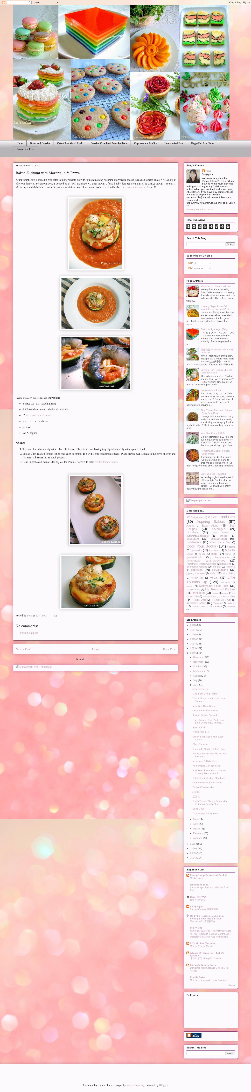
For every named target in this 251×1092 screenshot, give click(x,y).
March (197, 828)
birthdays (192, 532)
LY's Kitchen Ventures (202, 943)
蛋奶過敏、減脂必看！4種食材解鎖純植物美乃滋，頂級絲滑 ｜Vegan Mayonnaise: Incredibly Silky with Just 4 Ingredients (210, 934)
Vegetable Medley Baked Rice (208, 749)
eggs (214, 553)
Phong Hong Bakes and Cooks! (208, 875)
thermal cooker (198, 606)
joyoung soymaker (195, 573)
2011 (193, 843)
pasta (215, 593)
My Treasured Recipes (220, 589)
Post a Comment (29, 632)
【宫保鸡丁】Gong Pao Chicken (206, 958)
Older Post (169, 649)
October (198, 666)
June (196, 685)
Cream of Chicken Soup (205, 710)
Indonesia (230, 567)
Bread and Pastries (40, 143)
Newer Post (23, 649)
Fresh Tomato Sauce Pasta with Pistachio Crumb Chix (209, 802)
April (196, 823)
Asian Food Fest (221, 517)
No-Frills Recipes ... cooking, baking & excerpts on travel (207, 917)
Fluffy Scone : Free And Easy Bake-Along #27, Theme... (208, 721)
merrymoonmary (135, 1085)
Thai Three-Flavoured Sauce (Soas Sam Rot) (216, 412)
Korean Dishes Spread (204, 715)
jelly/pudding (220, 569)
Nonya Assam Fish (211, 390)
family (228, 554)
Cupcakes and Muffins (145, 143)
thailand (231, 603)
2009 (193, 853)
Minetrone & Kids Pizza (204, 761)
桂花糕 (196, 792)
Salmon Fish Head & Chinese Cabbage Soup (216, 371)
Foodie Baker (198, 977)
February (198, 833)
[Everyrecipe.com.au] (198, 500)
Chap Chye (198, 808)
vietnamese (215, 606)
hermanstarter (222, 557)
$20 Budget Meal (195, 517)
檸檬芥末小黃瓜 (198, 899)
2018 (193, 625)
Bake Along (210, 525)
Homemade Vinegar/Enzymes (201, 564)
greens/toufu (194, 557)
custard (231, 546)
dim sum (214, 550)
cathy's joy (196, 906)
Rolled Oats (199, 599)
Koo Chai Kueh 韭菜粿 (213, 433)
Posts (194, 263)
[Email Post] (54, 615)
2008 (193, 857)
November (199, 661)
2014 (193, 643)
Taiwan (217, 603)
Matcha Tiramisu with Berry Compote (208, 980)
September (199, 671)
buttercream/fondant (197, 535)
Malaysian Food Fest (213, 585)
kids (212, 573)
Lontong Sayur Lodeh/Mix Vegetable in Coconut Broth (215, 307)
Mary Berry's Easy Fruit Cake (216, 286)
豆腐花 (196, 796)
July (195, 680)
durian (202, 553)
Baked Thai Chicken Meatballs (208, 778)
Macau (189, 586)
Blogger (163, 1085)
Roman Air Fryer (26, 149)
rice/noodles (227, 596)
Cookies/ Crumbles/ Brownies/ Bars (109, 143)
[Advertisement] (53, 1070)
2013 (193, 648)
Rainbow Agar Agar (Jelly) (214, 329)
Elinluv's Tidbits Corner (203, 965)
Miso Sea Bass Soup (203, 706)
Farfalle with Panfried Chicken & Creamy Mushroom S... (209, 772)
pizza (225, 593)
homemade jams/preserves (205, 560)
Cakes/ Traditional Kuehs (70, 143)
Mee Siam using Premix (205, 693)
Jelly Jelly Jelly (200, 689)
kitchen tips (197, 578)
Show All (231, 985)
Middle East (193, 589)
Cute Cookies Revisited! (213, 473)
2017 (193, 629)
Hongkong (225, 563)
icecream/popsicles (196, 566)
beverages (218, 529)
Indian (216, 566)
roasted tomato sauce (136, 187)
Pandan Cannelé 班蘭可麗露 (204, 909)
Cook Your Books (201, 546)
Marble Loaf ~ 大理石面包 (202, 921)
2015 (193, 639)
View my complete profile (199, 209)
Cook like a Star (220, 542)
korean (214, 577)
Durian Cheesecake (203, 787)
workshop (231, 606)
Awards (190, 526)
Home (20, 143)
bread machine (221, 533)
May (195, 819)
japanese (197, 569)
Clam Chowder (200, 744)
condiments (193, 542)
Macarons (226, 582)
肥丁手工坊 (196, 928)
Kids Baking (229, 573)
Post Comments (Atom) (103, 659)
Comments (197, 268)
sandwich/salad (196, 603)
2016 (193, 634)
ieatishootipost (199, 884)
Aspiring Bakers (211, 521)
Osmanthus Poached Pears (207, 782)
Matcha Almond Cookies (202, 946)
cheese (223, 535)
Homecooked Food (174, 143)
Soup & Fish (199, 727)
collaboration (219, 538)
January (198, 837)
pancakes (198, 592)
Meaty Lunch (196, 878)
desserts (196, 550)
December (199, 657)
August (197, 675)
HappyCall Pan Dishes (202, 143)
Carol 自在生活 (198, 897)
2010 (193, 848)
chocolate (192, 538)
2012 (193, 653)
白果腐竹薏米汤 (200, 732)
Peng (208, 170)
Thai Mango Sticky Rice (205, 813)
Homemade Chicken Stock (206, 765)
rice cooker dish (209, 596)
